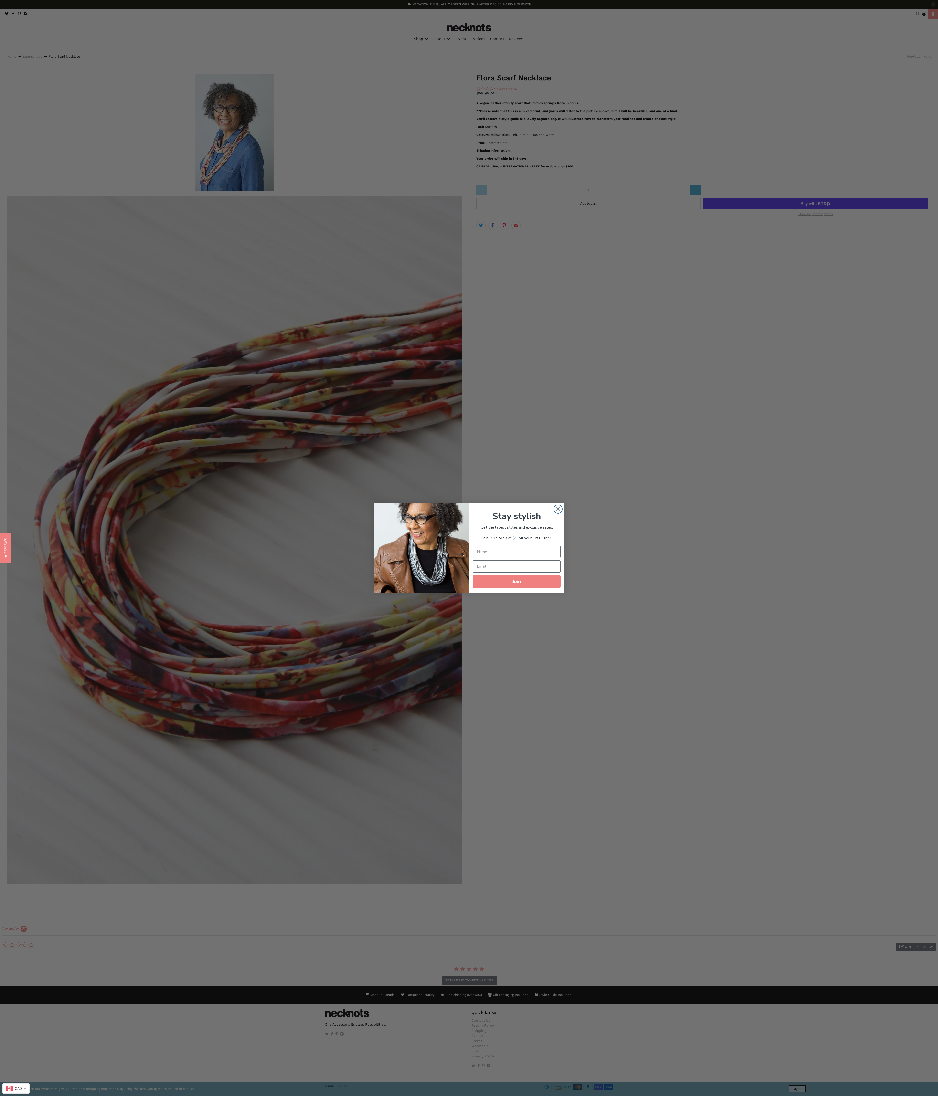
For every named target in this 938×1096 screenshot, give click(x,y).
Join (516, 581)
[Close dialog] (558, 509)
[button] (5, 548)
